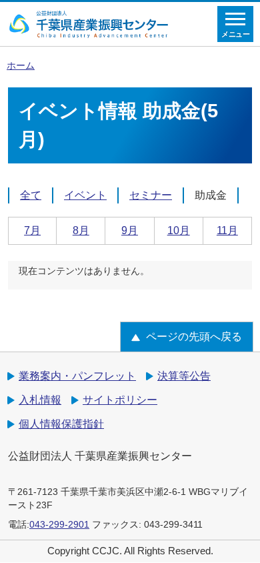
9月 (129, 230)
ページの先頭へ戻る (194, 336)
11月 (227, 230)
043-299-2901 (59, 525)
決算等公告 (184, 376)
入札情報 (40, 400)
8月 (81, 230)
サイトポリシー (120, 400)
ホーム (21, 66)
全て (30, 195)
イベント (85, 195)
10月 (178, 230)
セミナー (150, 195)
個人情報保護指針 (61, 424)
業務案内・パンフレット (77, 376)
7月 (32, 230)
